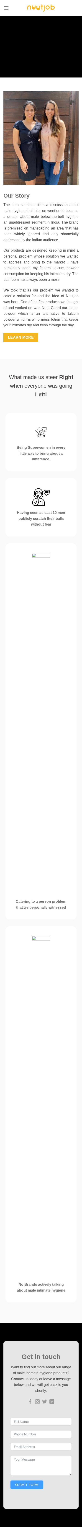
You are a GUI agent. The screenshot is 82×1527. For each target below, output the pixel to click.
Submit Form (27, 1485)
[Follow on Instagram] (37, 1402)
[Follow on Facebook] (30, 1402)
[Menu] (6, 7)
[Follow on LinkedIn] (51, 1402)
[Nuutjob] (41, 8)
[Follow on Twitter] (44, 1402)
